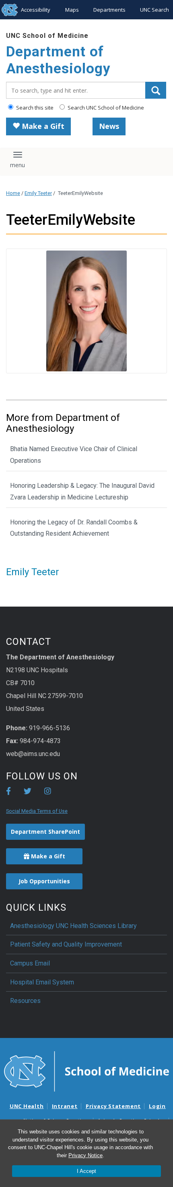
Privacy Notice (85, 1155)
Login (157, 1106)
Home (13, 193)
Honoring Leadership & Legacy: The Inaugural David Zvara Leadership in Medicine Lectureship (82, 491)
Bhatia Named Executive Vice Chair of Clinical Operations (73, 454)
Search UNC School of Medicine (105, 107)
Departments (109, 9)
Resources (25, 1001)
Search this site (34, 107)
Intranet (65, 1106)
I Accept (86, 1171)
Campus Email (30, 963)
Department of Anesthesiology (58, 60)
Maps (72, 9)
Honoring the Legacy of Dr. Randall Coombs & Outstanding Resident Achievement (74, 528)
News (109, 126)
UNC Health (27, 1106)
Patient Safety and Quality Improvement (66, 944)
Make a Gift (42, 126)
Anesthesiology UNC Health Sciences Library (73, 926)
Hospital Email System (42, 982)
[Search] (155, 90)
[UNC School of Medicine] (86, 1070)
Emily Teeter (38, 193)
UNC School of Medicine (47, 35)
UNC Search (154, 9)
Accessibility (35, 9)
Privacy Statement (113, 1106)
